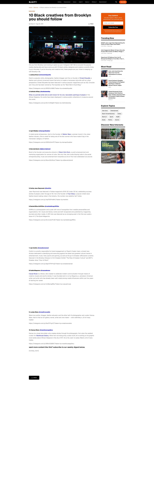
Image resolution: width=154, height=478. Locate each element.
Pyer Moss (71, 194)
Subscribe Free (113, 27)
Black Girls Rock (64, 152)
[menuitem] (81, 2)
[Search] (116, 2)
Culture (119, 113)
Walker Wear (66, 134)
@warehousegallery (46, 330)
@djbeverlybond (45, 149)
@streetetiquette (45, 75)
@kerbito (48, 188)
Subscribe (123, 2)
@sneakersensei (43, 248)
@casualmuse (45, 270)
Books (103, 120)
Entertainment (114, 110)
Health (118, 116)
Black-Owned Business (108, 113)
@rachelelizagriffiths (52, 206)
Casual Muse (33, 274)
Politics (110, 120)
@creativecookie (44, 312)
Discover (36, 7)
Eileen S (33, 24)
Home (30, 7)
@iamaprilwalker (44, 131)
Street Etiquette (85, 78)
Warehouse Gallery (42, 335)
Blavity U (104, 116)
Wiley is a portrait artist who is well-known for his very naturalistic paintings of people (57, 95)
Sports (111, 116)
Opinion (117, 120)
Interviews (105, 110)
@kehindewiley (45, 91)
